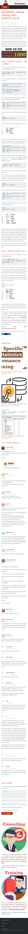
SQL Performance (6, 23)
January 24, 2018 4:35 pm (10, 449)
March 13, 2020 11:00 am (10, 561)
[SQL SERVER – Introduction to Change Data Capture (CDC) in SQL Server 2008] (14, 422)
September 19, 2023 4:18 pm (11, 756)
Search (2, 926)
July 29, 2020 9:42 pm (10, 621)
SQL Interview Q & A (5, 920)
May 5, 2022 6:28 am (10, 702)
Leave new (15, 443)
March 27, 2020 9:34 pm (10, 611)
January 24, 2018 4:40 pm (12, 465)
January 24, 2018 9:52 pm (10, 475)
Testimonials (4, 923)
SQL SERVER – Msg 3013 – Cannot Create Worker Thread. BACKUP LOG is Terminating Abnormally (14, 404)
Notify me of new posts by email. (10, 810)
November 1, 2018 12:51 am (11, 493)
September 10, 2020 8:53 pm (11, 648)
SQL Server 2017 (22, 331)
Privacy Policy (4, 928)
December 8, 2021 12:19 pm (11, 684)
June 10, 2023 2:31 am (10, 718)
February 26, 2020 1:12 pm (11, 551)
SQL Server (15, 331)
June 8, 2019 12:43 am (10, 505)
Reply (2, 459)
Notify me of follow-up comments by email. (12, 807)
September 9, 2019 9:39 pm (11, 534)
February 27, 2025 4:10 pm (11, 768)
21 (15, 23)
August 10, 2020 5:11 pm (10, 636)
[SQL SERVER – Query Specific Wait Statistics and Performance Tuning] (14, 357)
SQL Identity (5, 331)
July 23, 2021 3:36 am (10, 658)
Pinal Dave (14, 22)
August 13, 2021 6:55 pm (10, 674)
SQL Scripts (10, 331)
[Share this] (2, 334)
